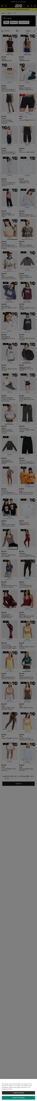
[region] (18, 1090)
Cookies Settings (18, 1092)
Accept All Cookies (18, 1097)
